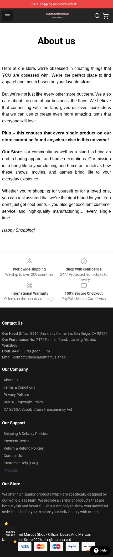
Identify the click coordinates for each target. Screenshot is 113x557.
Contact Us (13, 456)
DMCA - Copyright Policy (23, 402)
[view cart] (105, 16)
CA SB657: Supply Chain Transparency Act (38, 409)
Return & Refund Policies (24, 448)
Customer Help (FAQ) (21, 463)
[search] (97, 16)
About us (11, 380)
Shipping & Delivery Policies (26, 433)
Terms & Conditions (19, 387)
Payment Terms (16, 441)
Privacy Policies (16, 395)
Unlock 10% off (10, 534)
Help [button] (103, 550)
